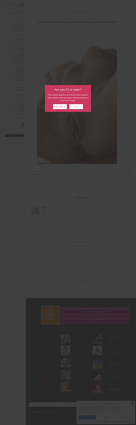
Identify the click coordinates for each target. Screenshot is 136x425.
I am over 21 (60, 107)
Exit (76, 107)
